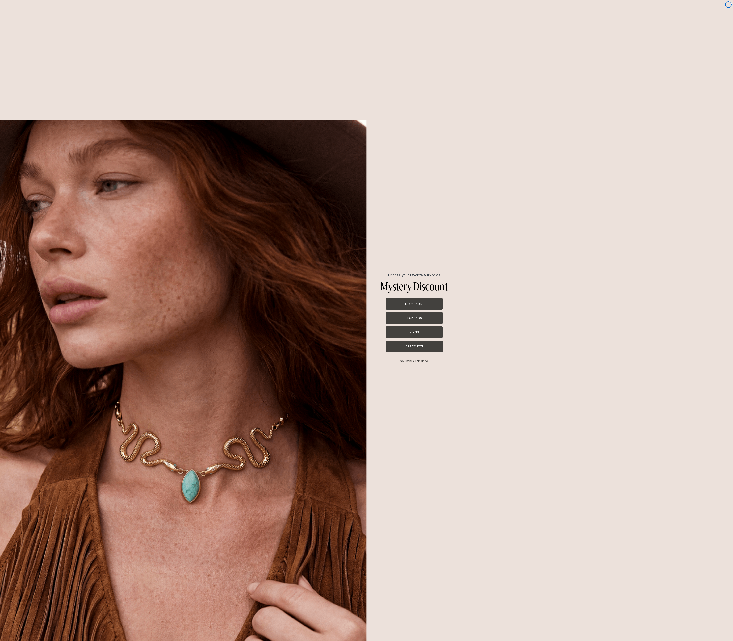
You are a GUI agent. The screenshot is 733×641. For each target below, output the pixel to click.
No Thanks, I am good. (414, 360)
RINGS (414, 332)
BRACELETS (414, 346)
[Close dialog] (728, 5)
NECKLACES (414, 304)
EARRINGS (414, 318)
